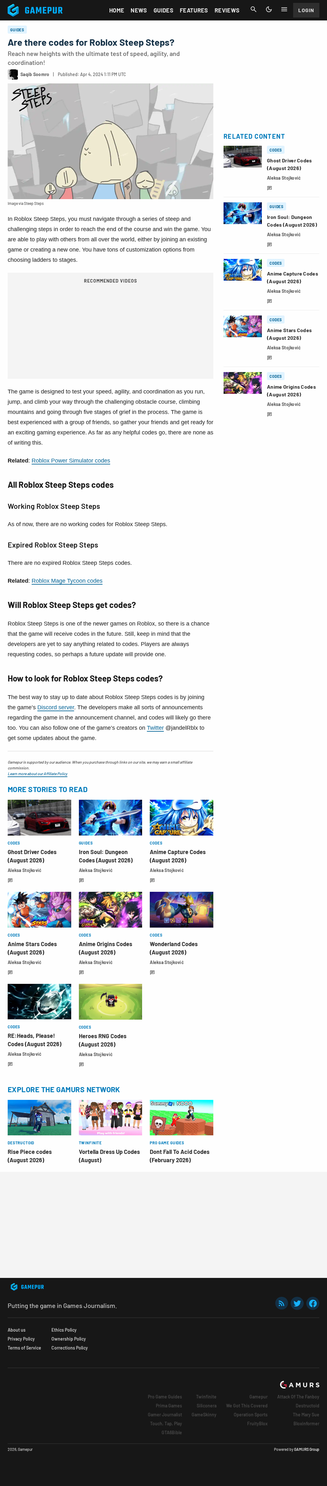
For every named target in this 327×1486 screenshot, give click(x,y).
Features (194, 10)
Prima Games (169, 1405)
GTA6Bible (172, 1432)
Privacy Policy (21, 1339)
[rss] (281, 1303)
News (139, 10)
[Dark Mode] (268, 9)
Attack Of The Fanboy (298, 1396)
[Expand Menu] (284, 9)
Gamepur (258, 1396)
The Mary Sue (306, 1414)
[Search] (253, 9)
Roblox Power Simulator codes (71, 460)
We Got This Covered (247, 1405)
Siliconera (207, 1405)
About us (17, 1330)
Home (116, 10)
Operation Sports (251, 1414)
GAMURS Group (306, 1449)
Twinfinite (206, 1396)
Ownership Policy (68, 1339)
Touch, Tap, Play (166, 1423)
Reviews (227, 10)
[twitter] (297, 1303)
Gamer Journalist (165, 1414)
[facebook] (312, 1303)
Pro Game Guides (165, 1396)
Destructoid (307, 1405)
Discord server (55, 707)
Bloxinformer (306, 1423)
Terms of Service (24, 1347)
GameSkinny (204, 1414)
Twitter (155, 728)
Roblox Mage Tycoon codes (67, 581)
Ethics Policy (64, 1330)
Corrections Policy (69, 1347)
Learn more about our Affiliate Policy (37, 773)
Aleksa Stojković (25, 870)
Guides (163, 10)
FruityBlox (257, 1423)
